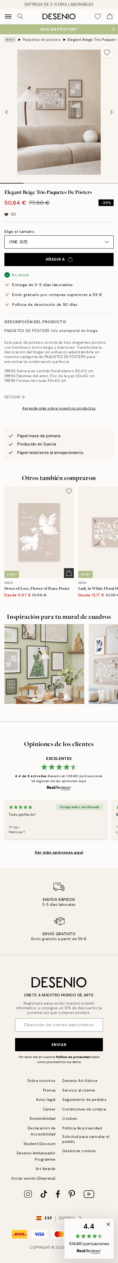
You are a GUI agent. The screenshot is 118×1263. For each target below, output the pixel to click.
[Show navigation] (8, 16)
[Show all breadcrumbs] (10, 40)
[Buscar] (20, 16)
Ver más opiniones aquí (59, 852)
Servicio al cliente (78, 1090)
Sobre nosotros (41, 1080)
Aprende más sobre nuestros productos (59, 408)
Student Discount (40, 1143)
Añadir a (55, 259)
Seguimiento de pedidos (84, 1099)
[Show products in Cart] (110, 16)
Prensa (49, 1090)
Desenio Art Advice (79, 1080)
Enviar (59, 1044)
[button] (89, 1239)
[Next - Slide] (111, 112)
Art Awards (46, 1168)
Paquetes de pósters (42, 39)
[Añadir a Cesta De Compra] (69, 573)
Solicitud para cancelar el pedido (86, 1139)
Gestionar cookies (79, 1151)
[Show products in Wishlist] (98, 16)
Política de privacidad (73, 1057)
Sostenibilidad (43, 1118)
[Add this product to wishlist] (107, 51)
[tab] (12, 181)
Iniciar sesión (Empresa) (34, 1178)
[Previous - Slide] (6, 112)
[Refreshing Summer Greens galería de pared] (44, 664)
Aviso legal (46, 1099)
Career (49, 1109)
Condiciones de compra (84, 1109)
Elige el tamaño (19, 231)
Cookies (69, 1118)
